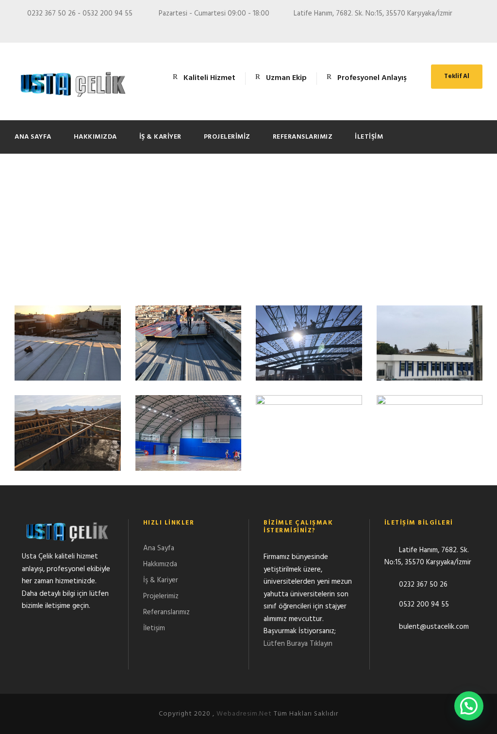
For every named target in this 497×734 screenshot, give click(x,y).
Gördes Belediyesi (309, 354)
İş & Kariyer (160, 137)
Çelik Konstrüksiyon (188, 444)
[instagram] (479, 28)
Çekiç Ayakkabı (309, 444)
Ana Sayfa (33, 137)
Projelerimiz (227, 137)
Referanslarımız (303, 137)
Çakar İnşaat (429, 444)
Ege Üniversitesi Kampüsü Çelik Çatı (429, 354)
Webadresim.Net (244, 713)
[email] (408, 28)
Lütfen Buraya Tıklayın (298, 644)
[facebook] (426, 28)
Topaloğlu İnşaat (67, 354)
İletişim (369, 137)
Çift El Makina (68, 444)
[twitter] (444, 28)
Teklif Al (456, 76)
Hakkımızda (95, 137)
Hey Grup (188, 354)
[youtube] (461, 28)
